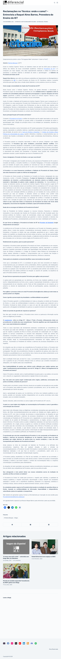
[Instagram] (12, 643)
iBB (14, 80)
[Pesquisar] (54, 2)
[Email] (4, 643)
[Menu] (57, 2)
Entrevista (18, 21)
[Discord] (32, 643)
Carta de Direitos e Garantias (30, 132)
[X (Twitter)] (30, 525)
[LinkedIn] (49, 525)
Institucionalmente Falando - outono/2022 (32, 21)
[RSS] (28, 643)
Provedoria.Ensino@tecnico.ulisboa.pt (13, 497)
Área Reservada (53, 649)
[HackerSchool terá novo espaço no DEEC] (45, 546)
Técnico (46, 21)
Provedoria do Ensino (16, 118)
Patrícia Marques (12, 63)
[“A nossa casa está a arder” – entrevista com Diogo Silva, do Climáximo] (16, 546)
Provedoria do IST (49, 68)
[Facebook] (12, 525)
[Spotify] (36, 643)
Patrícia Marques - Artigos (11, 517)
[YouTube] (20, 643)
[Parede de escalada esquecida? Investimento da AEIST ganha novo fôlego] (16, 571)
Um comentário (17, 560)
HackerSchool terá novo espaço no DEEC (43, 556)
